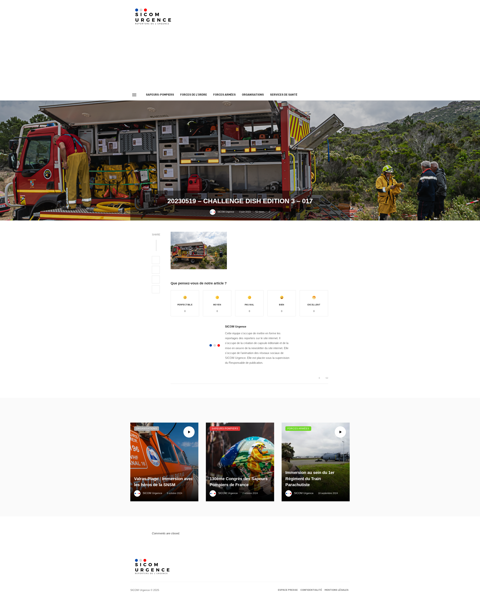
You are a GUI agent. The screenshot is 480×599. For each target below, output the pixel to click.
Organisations (253, 94)
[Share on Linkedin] (156, 289)
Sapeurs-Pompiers (160, 94)
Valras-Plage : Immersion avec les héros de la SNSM (163, 481)
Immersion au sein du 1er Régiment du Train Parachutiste (309, 478)
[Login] (340, 94)
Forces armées (224, 94)
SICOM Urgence (226, 212)
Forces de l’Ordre (193, 94)
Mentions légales (337, 590)
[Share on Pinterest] (156, 279)
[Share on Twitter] (156, 270)
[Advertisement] (240, 61)
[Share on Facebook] (156, 260)
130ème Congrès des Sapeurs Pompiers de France (239, 481)
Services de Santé (283, 94)
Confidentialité (311, 590)
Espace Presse (288, 590)
